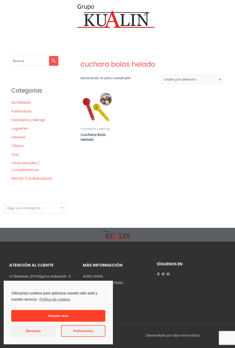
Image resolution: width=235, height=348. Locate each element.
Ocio (15, 154)
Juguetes (19, 128)
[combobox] (35, 208)
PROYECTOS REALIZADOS (31, 178)
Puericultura (21, 111)
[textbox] (35, 208)
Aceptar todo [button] (58, 316)
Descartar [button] (33, 331)
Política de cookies (54, 299)
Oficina (17, 145)
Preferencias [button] (83, 331)
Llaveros (18, 137)
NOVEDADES (21, 102)
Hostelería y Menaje (28, 119)
